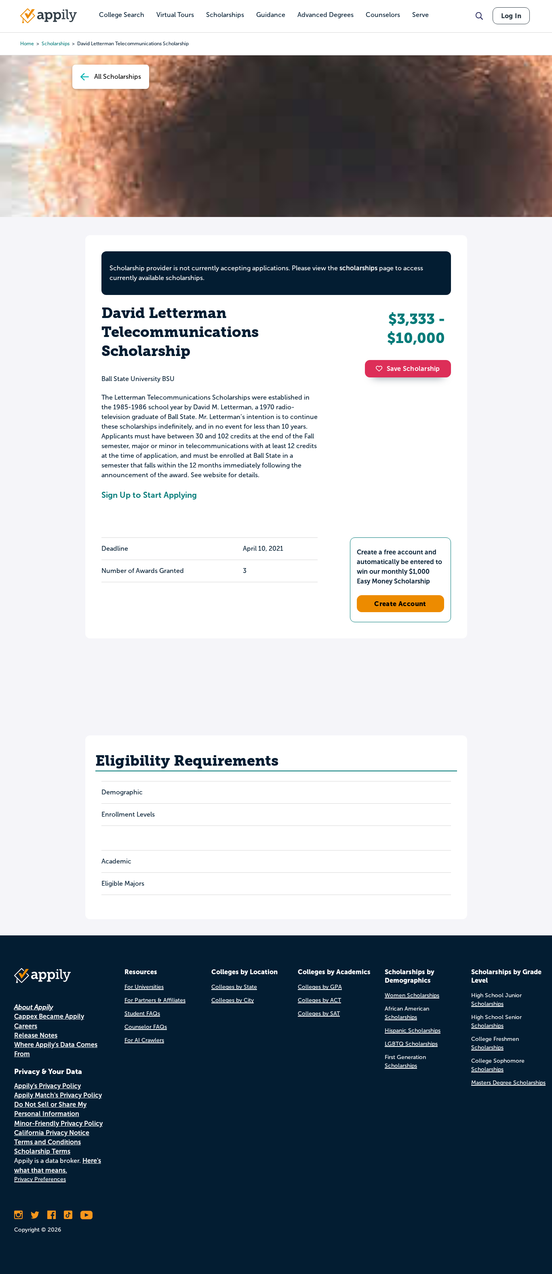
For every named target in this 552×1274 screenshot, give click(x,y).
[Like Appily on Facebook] (51, 1215)
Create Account (400, 603)
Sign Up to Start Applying (149, 495)
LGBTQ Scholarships (411, 1044)
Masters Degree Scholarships (508, 1083)
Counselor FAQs (145, 1027)
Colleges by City (232, 1000)
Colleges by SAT (319, 1014)
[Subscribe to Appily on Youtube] (86, 1215)
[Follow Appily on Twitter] (35, 1215)
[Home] (48, 15)
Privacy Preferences (40, 1179)
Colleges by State (234, 987)
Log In (511, 15)
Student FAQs (142, 1014)
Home (27, 43)
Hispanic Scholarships (412, 1031)
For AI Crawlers (144, 1040)
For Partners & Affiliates (154, 1000)
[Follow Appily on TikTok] (68, 1215)
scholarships (358, 268)
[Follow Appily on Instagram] (18, 1215)
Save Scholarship (413, 368)
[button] (381, 368)
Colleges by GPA (320, 987)
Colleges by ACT (319, 1000)
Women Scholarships (412, 995)
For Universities (144, 987)
